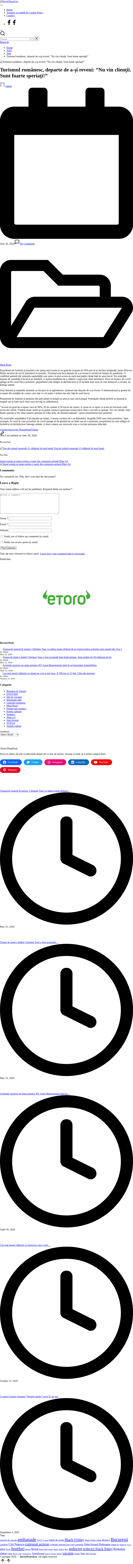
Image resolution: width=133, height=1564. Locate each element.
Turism (34, 429)
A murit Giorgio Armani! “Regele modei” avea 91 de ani (29, 1396)
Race (66, 1549)
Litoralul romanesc (16, 702)
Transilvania (38, 1553)
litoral (34, 1549)
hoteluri (17, 1548)
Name (4, 518)
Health (8, 1549)
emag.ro (115, 1544)
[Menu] (1, 5)
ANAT (39, 1540)
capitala (4, 1544)
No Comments (27, 243)
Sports (15, 1554)
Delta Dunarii (91, 1544)
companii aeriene (37, 1544)
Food (129, 1545)
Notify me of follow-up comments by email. (26, 536)
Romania (119, 1549)
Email (4, 524)
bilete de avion (56, 1540)
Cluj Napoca (16, 1544)
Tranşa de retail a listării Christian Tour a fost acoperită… (29, 942)
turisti (59, 1554)
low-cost (43, 1549)
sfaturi (3, 1553)
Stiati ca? (11, 717)
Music (56, 1549)
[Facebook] (11, 24)
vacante (77, 1554)
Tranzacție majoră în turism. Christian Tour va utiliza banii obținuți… (35, 790)
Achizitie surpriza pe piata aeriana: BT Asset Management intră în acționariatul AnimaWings (50, 665)
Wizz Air (84, 1553)
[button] (32, 39)
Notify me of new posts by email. (21, 542)
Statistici (10, 714)
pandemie (26, 429)
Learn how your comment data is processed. (62, 553)
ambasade (27, 1539)
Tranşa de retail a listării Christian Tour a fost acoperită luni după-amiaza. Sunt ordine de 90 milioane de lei (57, 657)
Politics (61, 1549)
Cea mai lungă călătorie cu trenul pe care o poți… (25, 1245)
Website (4, 530)
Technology (26, 1554)
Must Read (5, 364)
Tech (20, 1554)
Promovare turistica (16, 708)
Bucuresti (119, 1539)
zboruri (93, 1554)
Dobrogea (104, 1544)
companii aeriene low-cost (62, 1544)
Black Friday (74, 1540)
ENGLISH (12, 694)
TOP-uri (10, 723)
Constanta (79, 1544)
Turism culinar (13, 726)
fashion (123, 1545)
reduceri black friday (98, 1549)
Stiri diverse (12, 720)
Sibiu (10, 1554)
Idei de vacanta (14, 697)
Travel (47, 1554)
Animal (45, 1540)
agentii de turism (8, 1540)
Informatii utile (14, 700)
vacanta (67, 1553)
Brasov (106, 1540)
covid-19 (16, 429)
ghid (2, 1549)
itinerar (27, 1549)
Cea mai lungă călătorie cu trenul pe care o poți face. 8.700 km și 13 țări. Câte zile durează (49, 673)
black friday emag (93, 1540)
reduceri (75, 1548)
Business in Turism (16, 691)
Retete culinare (14, 711)
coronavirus (6, 429)
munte (50, 1549)
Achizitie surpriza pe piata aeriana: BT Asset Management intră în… (35, 1093)
